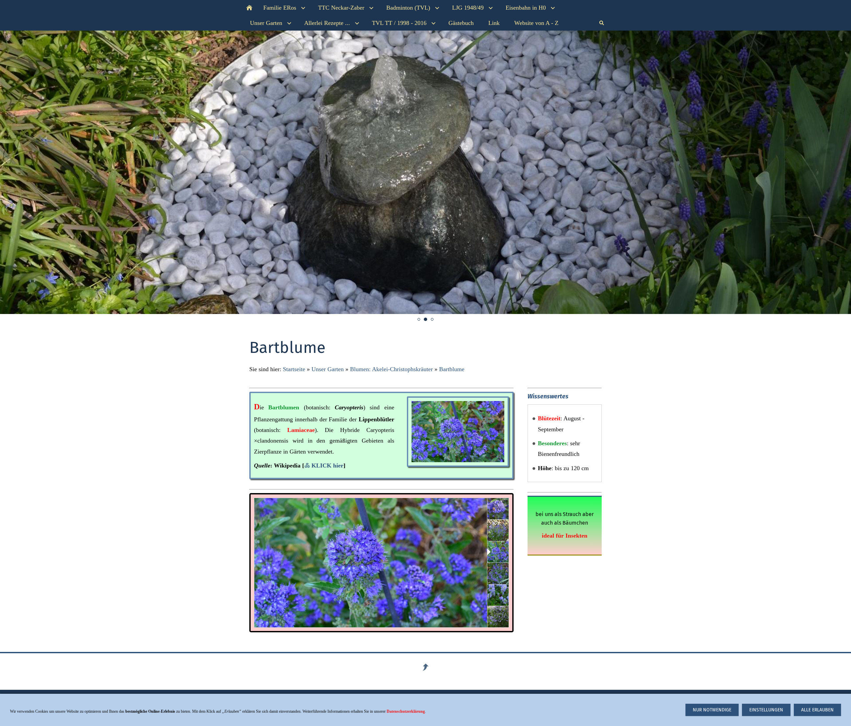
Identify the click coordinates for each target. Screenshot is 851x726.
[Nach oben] (425, 667)
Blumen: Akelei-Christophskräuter (391, 369)
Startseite (294, 369)
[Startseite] (249, 7)
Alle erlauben (817, 710)
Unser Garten (327, 369)
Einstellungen (766, 710)
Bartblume (451, 369)
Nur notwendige (712, 710)
